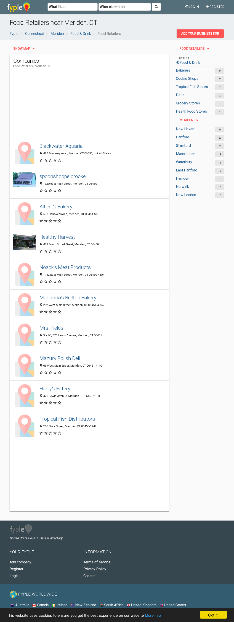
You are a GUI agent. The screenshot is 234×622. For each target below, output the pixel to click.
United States (174, 605)
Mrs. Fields (51, 328)
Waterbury (184, 162)
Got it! (213, 615)
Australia (21, 605)
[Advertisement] (96, 104)
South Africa (113, 605)
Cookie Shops (187, 78)
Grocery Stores (188, 103)
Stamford (183, 145)
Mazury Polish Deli (60, 358)
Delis (180, 95)
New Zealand (85, 605)
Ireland (61, 605)
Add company (20, 562)
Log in (193, 7)
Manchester (185, 154)
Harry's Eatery (55, 388)
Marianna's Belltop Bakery (68, 298)
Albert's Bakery (56, 207)
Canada (42, 605)
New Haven (185, 129)
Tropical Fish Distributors (67, 419)
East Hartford (186, 170)
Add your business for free (200, 35)
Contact (89, 576)
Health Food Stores (191, 111)
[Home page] (19, 7)
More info (153, 615)
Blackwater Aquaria (61, 146)
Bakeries (183, 70)
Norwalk (182, 186)
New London (186, 195)
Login (14, 576)
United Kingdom (143, 605)
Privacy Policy (94, 569)
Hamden (182, 178)
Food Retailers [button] (192, 48)
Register (216, 7)
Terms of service (97, 562)
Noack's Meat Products (65, 267)
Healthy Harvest (57, 237)
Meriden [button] (186, 120)
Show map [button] (21, 48)
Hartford (182, 137)
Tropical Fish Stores (192, 87)
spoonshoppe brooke (63, 176)
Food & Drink (190, 62)
